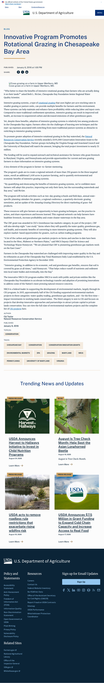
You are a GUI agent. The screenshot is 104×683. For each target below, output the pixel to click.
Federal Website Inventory (39, 588)
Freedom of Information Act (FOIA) (11, 601)
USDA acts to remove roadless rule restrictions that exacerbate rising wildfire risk (25, 522)
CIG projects (15, 308)
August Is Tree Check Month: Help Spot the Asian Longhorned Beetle (74, 445)
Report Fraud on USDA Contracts (42, 602)
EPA (38, 353)
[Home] (26, 14)
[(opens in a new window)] (63, 590)
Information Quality (12, 608)
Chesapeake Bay (14, 345)
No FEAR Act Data (35, 591)
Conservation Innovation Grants (64, 345)
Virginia (60, 361)
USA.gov (7, 667)
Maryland (66, 353)
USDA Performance (36, 609)
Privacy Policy (10, 629)
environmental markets (18, 353)
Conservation (11, 334)
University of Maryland (38, 361)
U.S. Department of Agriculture (52, 13)
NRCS (81, 353)
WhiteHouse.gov (11, 671)
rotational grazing (46, 103)
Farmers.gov (9, 650)
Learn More (14, 466)
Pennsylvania (13, 361)
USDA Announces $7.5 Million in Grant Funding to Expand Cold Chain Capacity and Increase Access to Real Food (76, 522)
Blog (20, 7)
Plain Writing (9, 625)
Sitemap (31, 606)
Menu (99, 13)
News (6, 7)
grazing (51, 353)
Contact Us (32, 584)
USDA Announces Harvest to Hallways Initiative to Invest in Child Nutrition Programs (24, 446)
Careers (31, 580)
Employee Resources (38, 7)
